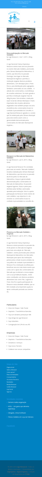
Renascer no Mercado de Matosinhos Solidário (20, 157)
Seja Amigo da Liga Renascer (18, 318)
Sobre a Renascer (12, 370)
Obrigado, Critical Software (17, 413)
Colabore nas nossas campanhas (19, 349)
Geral (8, 59)
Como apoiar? (11, 372)
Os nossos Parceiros (13, 379)
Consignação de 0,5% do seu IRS (19, 324)
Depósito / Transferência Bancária (19, 311)
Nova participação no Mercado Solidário (18, 54)
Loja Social (10, 389)
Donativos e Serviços (15, 343)
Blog (30, 57)
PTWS (27, 474)
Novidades (10, 382)
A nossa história (11, 377)
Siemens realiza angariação (17, 402)
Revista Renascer (11, 384)
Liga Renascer (13, 57)
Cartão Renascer (11, 387)
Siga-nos (9, 392)
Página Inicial (10, 367)
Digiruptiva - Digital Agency (17, 472)
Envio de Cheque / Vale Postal (18, 308)
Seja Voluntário (13, 321)
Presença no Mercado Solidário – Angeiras (19, 233)
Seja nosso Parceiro (15, 346)
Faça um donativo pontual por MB (19, 315)
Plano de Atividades (12, 374)
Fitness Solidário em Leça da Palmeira (20, 417)
